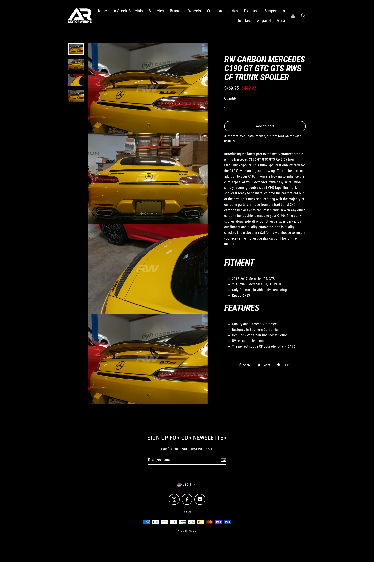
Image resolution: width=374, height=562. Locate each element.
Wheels (194, 10)
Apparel (264, 20)
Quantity (230, 98)
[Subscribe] (223, 460)
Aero (281, 20)
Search (187, 512)
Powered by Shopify (187, 531)
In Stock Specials (128, 10)
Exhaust (251, 10)
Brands (176, 10)
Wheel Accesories (222, 10)
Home (101, 10)
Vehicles (156, 10)
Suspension (275, 10)
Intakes (244, 20)
